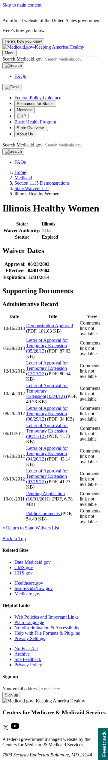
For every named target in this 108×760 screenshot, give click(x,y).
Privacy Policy (28, 664)
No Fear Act (26, 648)
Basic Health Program (35, 121)
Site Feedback (27, 659)
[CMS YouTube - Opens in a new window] (15, 729)
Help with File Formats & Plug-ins (47, 633)
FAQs (20, 76)
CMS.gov (23, 567)
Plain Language (29, 622)
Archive (22, 653)
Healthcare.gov (28, 583)
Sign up (11, 695)
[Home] (43, 47)
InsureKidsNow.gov (33, 588)
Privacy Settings (29, 638)
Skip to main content (21, 4)
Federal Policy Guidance (37, 97)
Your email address (20, 688)
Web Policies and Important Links (46, 617)
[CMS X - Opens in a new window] (6, 729)
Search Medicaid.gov (23, 58)
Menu (9, 53)
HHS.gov (23, 572)
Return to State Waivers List (30, 527)
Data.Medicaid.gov (32, 562)
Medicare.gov (27, 593)
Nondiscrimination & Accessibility (47, 627)
